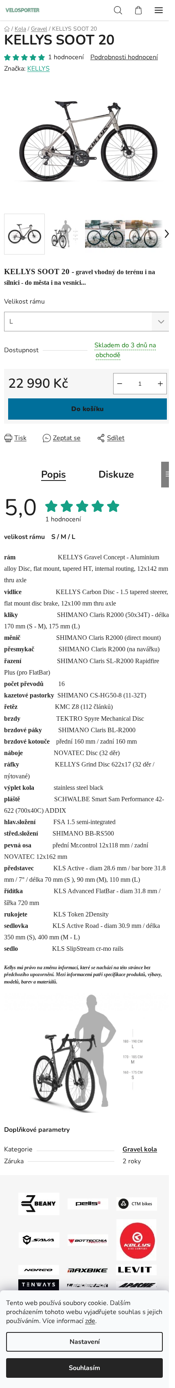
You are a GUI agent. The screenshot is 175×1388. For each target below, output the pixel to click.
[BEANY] (38, 1203)
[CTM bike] (136, 1203)
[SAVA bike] (39, 1239)
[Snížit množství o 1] (120, 383)
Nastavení (85, 1341)
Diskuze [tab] (116, 474)
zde (90, 1320)
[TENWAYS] (38, 1284)
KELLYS (38, 68)
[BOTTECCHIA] (88, 1239)
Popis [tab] (53, 474)
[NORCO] (38, 1269)
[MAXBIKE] (87, 1269)
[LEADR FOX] (87, 1285)
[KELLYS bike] (136, 1239)
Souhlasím (84, 1367)
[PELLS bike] (88, 1203)
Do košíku (87, 409)
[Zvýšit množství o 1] (160, 383)
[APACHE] (136, 1285)
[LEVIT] (136, 1269)
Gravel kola (139, 1149)
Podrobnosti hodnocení (124, 57)
